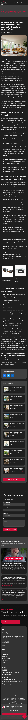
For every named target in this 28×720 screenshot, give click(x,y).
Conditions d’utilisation (6, 718)
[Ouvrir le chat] (24, 716)
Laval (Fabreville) (21, 701)
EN (21, 2)
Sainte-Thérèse (6, 698)
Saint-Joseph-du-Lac (14, 698)
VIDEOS (4, 662)
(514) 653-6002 (5, 641)
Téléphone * (6, 513)
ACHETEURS (5, 654)
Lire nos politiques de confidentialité (14, 716)
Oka (15, 699)
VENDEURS (4, 656)
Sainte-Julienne (6, 701)
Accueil (3, 11)
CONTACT (4, 667)
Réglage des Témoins (14, 710)
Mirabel (11, 699)
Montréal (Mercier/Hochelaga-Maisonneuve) (14, 703)
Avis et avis (14, 718)
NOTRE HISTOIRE (6, 658)
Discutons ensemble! (10, 529)
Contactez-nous (9, 621)
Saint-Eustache (5, 699)
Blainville (22, 698)
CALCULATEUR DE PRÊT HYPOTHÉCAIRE (11, 672)
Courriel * (5, 507)
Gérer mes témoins (22, 718)
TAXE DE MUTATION (6, 674)
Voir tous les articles (13, 479)
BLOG (3, 665)
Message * (5, 519)
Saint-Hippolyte (14, 701)
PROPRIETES (5, 652)
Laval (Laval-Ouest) (21, 699)
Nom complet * (6, 502)
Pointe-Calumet (13, 702)
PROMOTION (5, 660)
